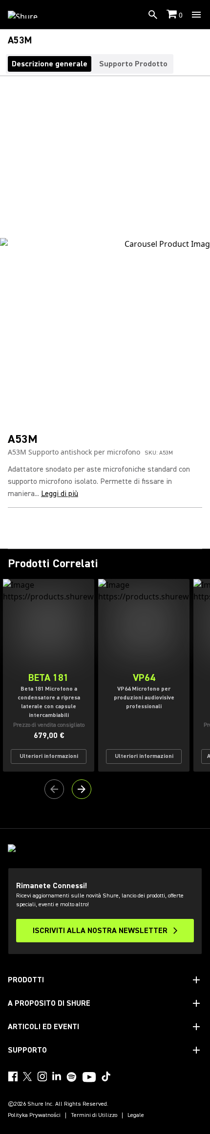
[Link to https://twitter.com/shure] (27, 1076)
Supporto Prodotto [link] (133, 64)
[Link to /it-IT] (29, 15)
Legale (135, 1115)
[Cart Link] (173, 15)
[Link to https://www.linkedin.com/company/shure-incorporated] (57, 1076)
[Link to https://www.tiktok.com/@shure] (106, 1076)
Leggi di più (59, 493)
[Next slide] (81, 789)
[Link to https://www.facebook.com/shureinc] (13, 1076)
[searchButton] (153, 14)
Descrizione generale (49, 64)
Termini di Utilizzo (94, 1115)
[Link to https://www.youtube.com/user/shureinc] (89, 1078)
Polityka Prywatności (34, 1115)
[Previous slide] (54, 789)
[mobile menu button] (196, 14)
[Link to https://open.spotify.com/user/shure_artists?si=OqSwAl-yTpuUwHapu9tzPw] (71, 1077)
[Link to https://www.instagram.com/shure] (42, 1076)
